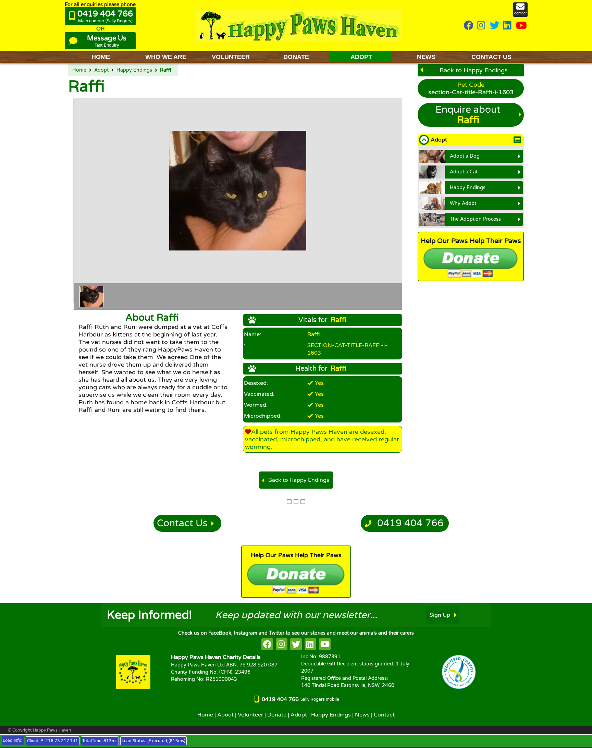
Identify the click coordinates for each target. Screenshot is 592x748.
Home (79, 70)
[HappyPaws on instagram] (481, 26)
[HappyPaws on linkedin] (507, 26)
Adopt (101, 70)
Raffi (165, 70)
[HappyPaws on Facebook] (468, 26)
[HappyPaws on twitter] (494, 26)
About (225, 714)
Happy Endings (134, 70)
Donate (276, 714)
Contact (384, 714)
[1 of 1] (91, 296)
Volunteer (250, 714)
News (362, 714)
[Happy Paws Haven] (299, 25)
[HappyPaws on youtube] (521, 26)
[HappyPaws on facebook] (267, 644)
